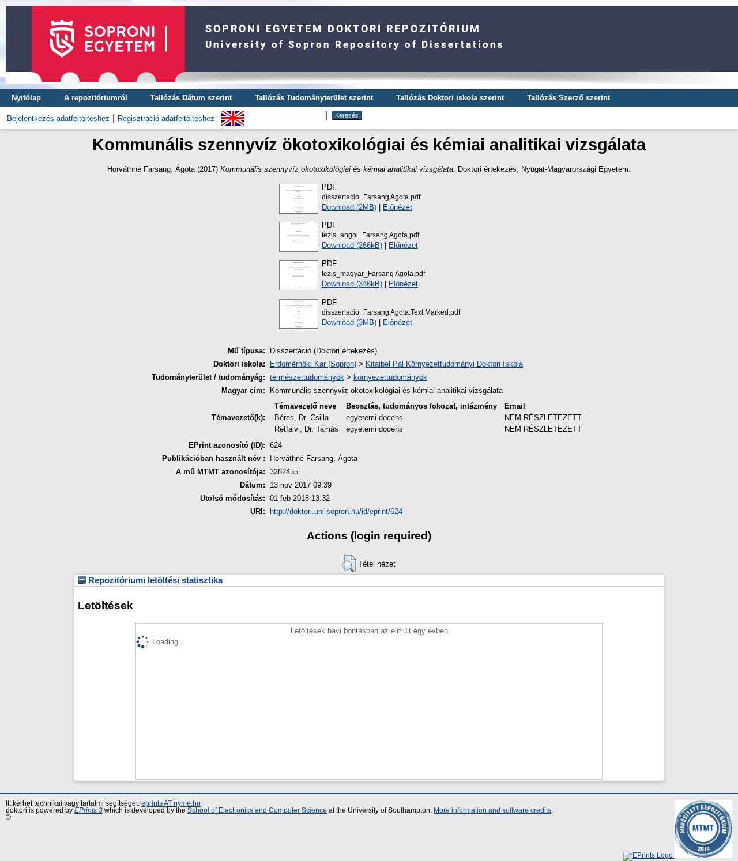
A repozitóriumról (95, 97)
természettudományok (307, 377)
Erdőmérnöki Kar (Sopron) (313, 364)
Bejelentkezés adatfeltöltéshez (58, 118)
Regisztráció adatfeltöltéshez (166, 118)
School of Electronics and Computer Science (257, 810)
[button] (349, 563)
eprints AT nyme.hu (171, 803)
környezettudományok (390, 377)
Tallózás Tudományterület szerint (314, 97)
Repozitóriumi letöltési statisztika (154, 580)
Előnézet (397, 207)
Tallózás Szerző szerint (568, 97)
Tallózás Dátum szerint (191, 97)
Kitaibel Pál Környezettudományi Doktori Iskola (444, 364)
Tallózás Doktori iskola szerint (450, 97)
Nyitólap (26, 97)
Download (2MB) (349, 207)
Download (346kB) (352, 284)
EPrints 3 (88, 810)
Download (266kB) (352, 245)
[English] (232, 115)
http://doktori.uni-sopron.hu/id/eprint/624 (336, 511)
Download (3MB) (349, 322)
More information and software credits (492, 810)
